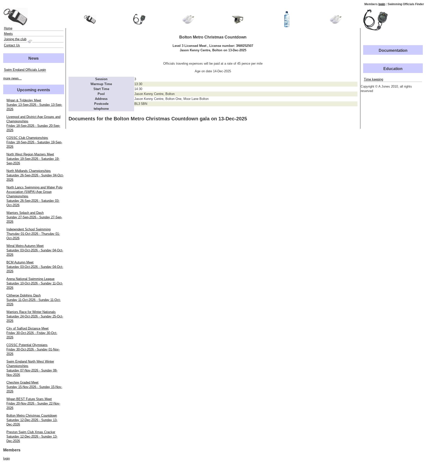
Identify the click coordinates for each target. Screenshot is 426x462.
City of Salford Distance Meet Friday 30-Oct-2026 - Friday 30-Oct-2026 (31, 333)
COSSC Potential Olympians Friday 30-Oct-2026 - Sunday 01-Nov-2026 (33, 349)
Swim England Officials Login (25, 70)
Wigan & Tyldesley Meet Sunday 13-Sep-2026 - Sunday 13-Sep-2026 (34, 104)
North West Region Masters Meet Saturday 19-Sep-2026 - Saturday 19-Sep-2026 (32, 158)
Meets (8, 34)
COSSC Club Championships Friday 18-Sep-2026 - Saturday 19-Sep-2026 (34, 142)
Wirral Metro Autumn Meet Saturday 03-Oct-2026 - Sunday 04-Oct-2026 (34, 250)
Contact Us (12, 45)
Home (8, 28)
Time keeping (373, 79)
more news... (12, 78)
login (381, 4)
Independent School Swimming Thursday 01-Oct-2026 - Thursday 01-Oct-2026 (33, 233)
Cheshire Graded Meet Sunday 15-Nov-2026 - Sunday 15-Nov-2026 (34, 387)
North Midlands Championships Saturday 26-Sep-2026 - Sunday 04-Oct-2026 (35, 175)
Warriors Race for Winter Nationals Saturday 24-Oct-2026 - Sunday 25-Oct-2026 (34, 316)
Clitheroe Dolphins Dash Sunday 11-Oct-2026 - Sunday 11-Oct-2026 (33, 300)
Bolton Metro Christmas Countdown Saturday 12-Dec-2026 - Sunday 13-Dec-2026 (31, 420)
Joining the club (15, 39)
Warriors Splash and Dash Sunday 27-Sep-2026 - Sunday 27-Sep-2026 (34, 217)
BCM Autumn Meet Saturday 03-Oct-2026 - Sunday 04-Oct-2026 (34, 266)
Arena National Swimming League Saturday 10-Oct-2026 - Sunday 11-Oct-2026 (34, 283)
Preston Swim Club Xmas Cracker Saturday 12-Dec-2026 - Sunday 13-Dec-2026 (31, 436)
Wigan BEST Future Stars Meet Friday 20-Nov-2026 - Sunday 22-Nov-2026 (33, 403)
